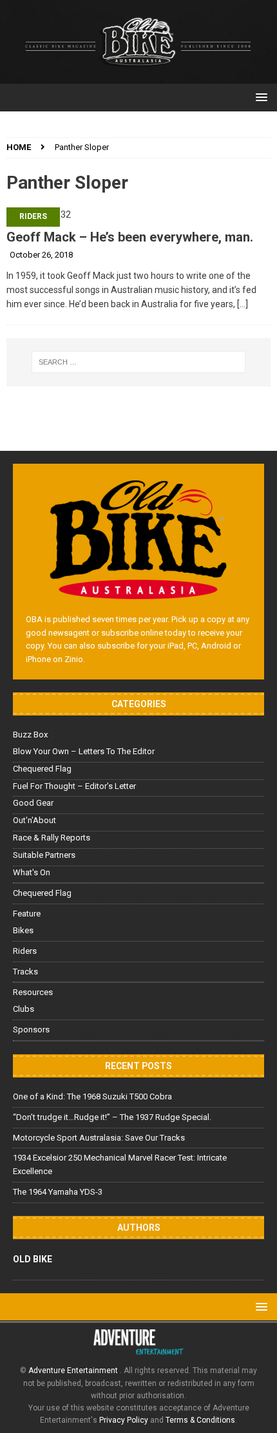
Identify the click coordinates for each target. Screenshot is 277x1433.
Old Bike (32, 1259)
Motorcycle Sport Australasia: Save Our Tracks (99, 1138)
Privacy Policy (123, 1420)
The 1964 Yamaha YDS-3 (57, 1192)
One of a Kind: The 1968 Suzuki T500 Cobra (92, 1096)
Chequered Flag (42, 768)
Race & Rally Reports (51, 837)
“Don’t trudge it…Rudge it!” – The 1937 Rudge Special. (112, 1117)
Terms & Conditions (200, 1420)
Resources (33, 992)
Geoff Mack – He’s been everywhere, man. (129, 237)
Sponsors (31, 1029)
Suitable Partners (44, 855)
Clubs (23, 1009)
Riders (33, 216)
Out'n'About (34, 820)
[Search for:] (139, 362)
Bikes (23, 930)
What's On (31, 872)
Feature (27, 913)
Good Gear (33, 803)
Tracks (25, 971)
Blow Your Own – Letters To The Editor (84, 751)
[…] (242, 304)
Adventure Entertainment (74, 1370)
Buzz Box (30, 734)
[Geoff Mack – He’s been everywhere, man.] (138, 214)
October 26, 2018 (41, 255)
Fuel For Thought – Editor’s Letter (74, 786)
